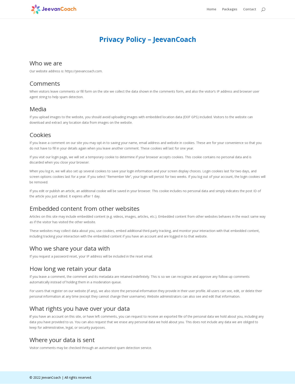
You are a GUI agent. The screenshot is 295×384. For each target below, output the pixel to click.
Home (211, 9)
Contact (249, 9)
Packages (229, 9)
